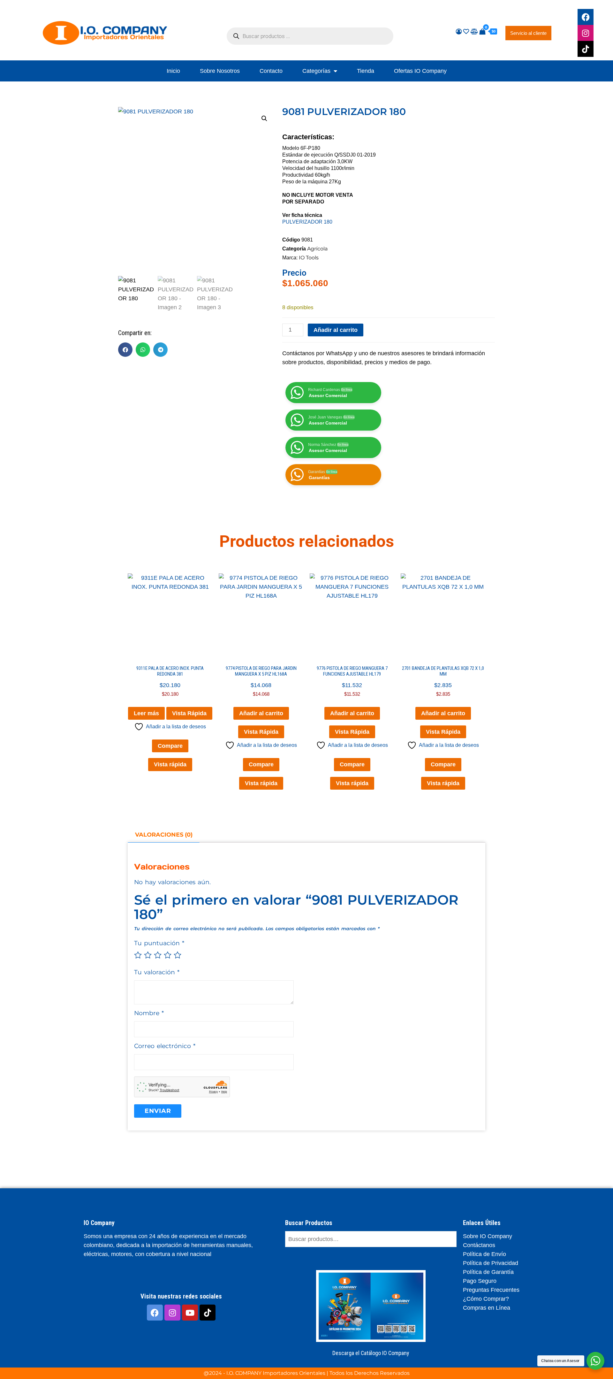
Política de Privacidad (490, 1263)
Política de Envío (484, 1254)
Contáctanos (479, 1245)
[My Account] (459, 31)
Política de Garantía (488, 1272)
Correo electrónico (164, 1046)
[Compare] (474, 31)
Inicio (173, 71)
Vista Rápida (189, 713)
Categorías (316, 71)
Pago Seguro (479, 1281)
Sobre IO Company (488, 1236)
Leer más (146, 713)
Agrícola (317, 249)
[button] (264, 118)
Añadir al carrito (336, 330)
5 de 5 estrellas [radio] (177, 955)
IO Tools (309, 258)
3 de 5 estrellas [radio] (158, 955)
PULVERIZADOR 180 (307, 222)
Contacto (271, 71)
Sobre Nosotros (220, 71)
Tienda (365, 71)
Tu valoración (156, 972)
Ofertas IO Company (420, 71)
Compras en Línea (486, 1308)
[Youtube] (190, 1313)
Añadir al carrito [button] (261, 713)
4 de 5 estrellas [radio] (167, 955)
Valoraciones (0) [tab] (164, 834)
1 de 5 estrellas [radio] (138, 955)
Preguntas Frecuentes (491, 1290)
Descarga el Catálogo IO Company (370, 1353)
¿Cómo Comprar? (486, 1299)
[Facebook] (586, 17)
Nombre (149, 1013)
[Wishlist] (466, 31)
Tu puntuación (159, 943)
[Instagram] (586, 33)
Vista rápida (170, 764)
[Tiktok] (586, 49)
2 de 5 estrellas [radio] (148, 955)
